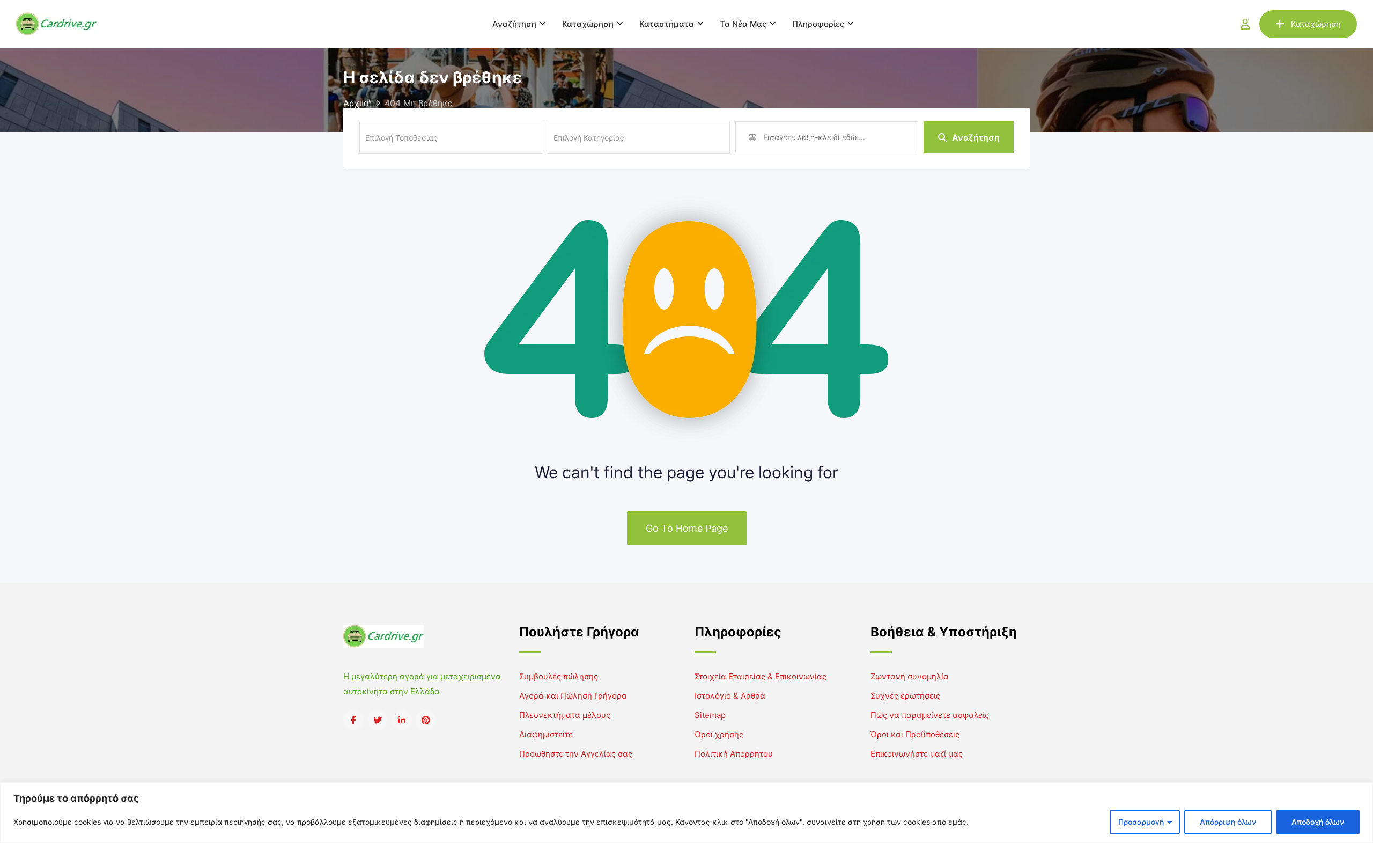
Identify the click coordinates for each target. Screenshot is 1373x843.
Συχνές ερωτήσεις (905, 696)
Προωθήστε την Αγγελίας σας (575, 754)
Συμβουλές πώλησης (558, 676)
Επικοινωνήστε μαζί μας (916, 754)
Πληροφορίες (818, 24)
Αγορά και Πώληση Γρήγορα (573, 696)
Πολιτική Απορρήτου (734, 754)
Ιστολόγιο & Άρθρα (730, 696)
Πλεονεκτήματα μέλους (564, 715)
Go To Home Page (687, 528)
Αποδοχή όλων (1317, 821)
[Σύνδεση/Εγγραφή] (1245, 24)
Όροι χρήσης (719, 734)
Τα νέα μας (743, 24)
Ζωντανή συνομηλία (909, 676)
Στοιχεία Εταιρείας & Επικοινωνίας (760, 676)
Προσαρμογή (1141, 821)
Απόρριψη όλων (1228, 821)
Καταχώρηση (588, 24)
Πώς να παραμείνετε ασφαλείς (929, 715)
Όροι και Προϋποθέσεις (914, 734)
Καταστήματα (666, 24)
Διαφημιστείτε (546, 734)
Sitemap (710, 715)
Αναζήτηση (514, 24)
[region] (686, 812)
